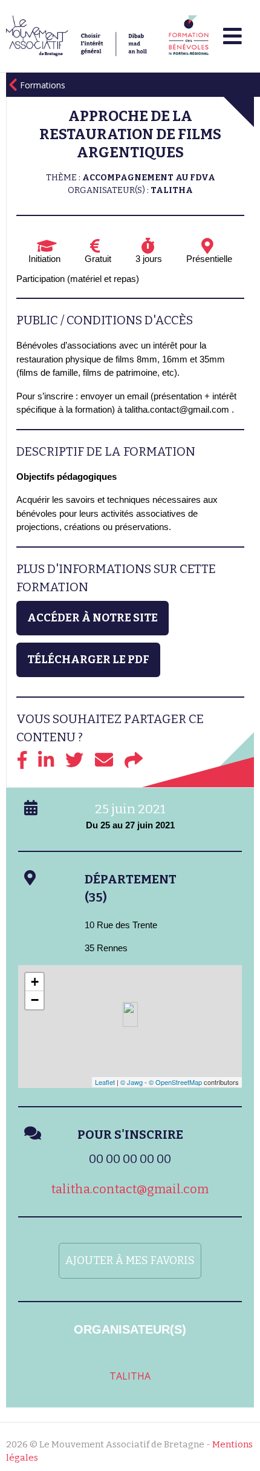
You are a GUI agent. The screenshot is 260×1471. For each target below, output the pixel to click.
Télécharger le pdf (88, 659)
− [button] (35, 999)
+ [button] (35, 981)
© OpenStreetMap (175, 1082)
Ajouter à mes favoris (130, 1260)
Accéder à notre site (92, 617)
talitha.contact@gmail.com (130, 1189)
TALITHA (130, 1376)
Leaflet (105, 1082)
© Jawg (131, 1082)
